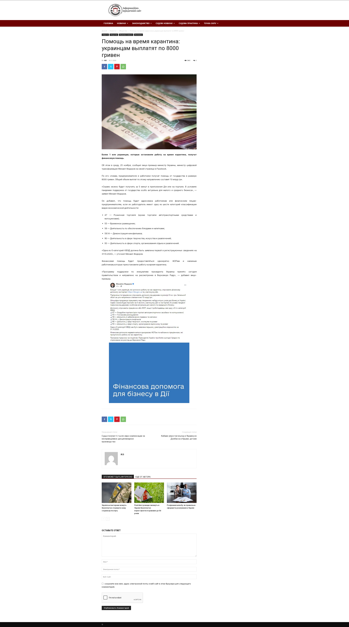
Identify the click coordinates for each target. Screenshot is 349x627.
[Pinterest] (117, 66)
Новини (121, 23)
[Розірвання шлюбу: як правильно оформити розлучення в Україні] (182, 492)
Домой (104, 31)
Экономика (138, 35)
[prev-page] (103, 519)
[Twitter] (110, 66)
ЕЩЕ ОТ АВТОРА (143, 477)
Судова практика (188, 23)
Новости (113, 31)
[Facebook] (104, 66)
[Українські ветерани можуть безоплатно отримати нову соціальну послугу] (116, 492)
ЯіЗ (105, 60)
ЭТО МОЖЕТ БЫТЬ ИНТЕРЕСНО (117, 477)
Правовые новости (126, 35)
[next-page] (107, 519)
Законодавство (141, 23)
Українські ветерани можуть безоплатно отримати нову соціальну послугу (114, 508)
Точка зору (210, 23)
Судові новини (164, 23)
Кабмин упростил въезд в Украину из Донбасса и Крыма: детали (179, 437)
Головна (108, 23)
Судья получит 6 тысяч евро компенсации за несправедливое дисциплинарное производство (123, 439)
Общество (123, 31)
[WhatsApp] (123, 66)
